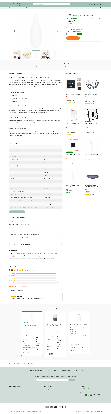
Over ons (63, 397)
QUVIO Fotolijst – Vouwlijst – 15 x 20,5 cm (73, 152)
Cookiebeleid (99, 411)
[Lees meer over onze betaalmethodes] (47, 407)
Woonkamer (13, 11)
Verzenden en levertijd (49, 397)
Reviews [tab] (12, 290)
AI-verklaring (78, 411)
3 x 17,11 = (74, 31)
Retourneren (64, 389)
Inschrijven (72, 379)
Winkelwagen (99, 4)
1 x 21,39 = (71, 27)
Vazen (23, 11)
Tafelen (28, 395)
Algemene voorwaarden (86, 411)
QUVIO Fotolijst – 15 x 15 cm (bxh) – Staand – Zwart (92, 121)
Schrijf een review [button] (13, 286)
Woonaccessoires (18, 11)
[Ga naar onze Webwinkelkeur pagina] (25, 0)
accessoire (11, 135)
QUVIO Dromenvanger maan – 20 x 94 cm (73, 183)
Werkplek (11, 397)
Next (57, 31)
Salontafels (29, 391)
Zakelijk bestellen (65, 395)
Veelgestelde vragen (48, 391)
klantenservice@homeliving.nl (36, 370)
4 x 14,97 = (75, 34)
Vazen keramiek (28, 11)
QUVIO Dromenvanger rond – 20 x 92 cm (92, 152)
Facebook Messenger (66, 370)
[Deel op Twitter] (20, 363)
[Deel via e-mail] (28, 363)
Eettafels (11, 395)
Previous (14, 31)
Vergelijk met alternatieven (17, 211)
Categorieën (12, 7)
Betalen (45, 395)
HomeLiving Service (48, 389)
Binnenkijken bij (29, 389)
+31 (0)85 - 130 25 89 (52, 370)
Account (91, 4)
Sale (27, 7)
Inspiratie (21, 7)
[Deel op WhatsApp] (32, 363)
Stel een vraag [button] (22, 286)
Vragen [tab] (19, 290)
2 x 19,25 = (74, 29)
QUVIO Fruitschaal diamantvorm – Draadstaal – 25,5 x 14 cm (92, 90)
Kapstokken (29, 393)
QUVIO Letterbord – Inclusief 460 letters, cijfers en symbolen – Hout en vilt (73, 90)
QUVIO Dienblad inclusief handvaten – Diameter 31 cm (92, 183)
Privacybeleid (93, 411)
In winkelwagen (74, 38)
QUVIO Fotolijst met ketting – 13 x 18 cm (73, 121)
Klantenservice (98, 7)
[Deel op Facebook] (24, 363)
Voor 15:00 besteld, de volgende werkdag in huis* (93, 0)
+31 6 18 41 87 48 (79, 370)
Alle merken (12, 389)
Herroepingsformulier (66, 393)
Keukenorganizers (13, 393)
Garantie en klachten (66, 391)
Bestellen (46, 393)
